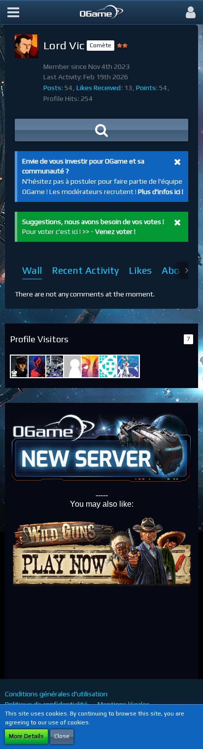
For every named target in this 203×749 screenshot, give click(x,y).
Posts (52, 88)
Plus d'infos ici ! (160, 191)
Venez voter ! (115, 231)
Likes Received (98, 88)
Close (61, 736)
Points (146, 88)
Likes (140, 270)
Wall (32, 270)
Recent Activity (85, 270)
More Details (26, 736)
